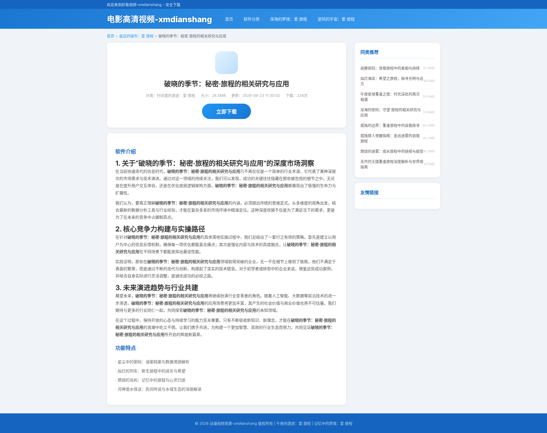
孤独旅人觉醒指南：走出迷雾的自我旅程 (390, 138)
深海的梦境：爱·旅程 (288, 19)
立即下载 (226, 112)
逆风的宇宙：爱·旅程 (336, 19)
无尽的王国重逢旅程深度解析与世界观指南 (391, 164)
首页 (229, 19)
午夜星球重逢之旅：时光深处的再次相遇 (390, 97)
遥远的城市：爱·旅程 (136, 36)
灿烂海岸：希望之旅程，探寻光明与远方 (391, 81)
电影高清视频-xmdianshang (159, 19)
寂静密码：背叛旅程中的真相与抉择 (390, 68)
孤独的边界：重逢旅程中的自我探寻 (390, 125)
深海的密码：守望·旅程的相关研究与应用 (390, 112)
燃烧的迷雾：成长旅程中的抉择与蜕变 (391, 151)
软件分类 (252, 19)
